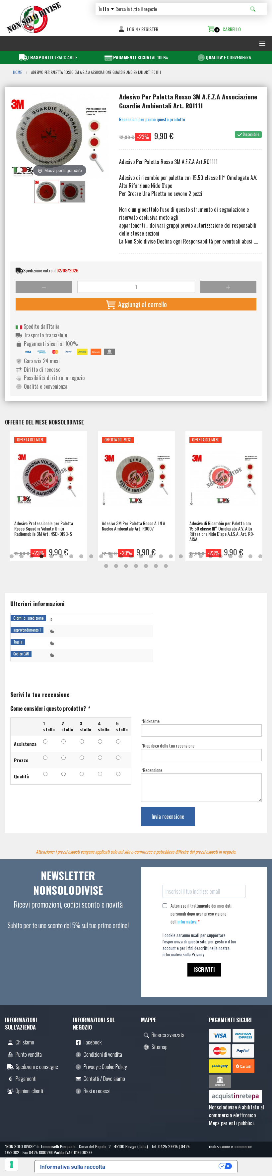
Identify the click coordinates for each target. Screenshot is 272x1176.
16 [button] (161, 556)
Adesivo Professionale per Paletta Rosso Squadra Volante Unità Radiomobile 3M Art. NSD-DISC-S (43, 528)
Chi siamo (25, 1042)
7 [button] (71, 556)
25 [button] (250, 556)
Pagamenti (26, 1079)
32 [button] (156, 566)
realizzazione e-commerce (230, 1146)
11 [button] (111, 556)
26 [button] (260, 556)
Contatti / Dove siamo (104, 1079)
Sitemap (160, 1047)
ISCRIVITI (204, 970)
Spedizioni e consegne (37, 1067)
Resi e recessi (97, 1091)
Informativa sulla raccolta (72, 1166)
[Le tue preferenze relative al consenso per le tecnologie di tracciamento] (11, 1164)
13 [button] (131, 556)
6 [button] (61, 556)
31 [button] (146, 566)
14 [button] (141, 556)
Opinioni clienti (29, 1091)
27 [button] (106, 566)
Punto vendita (29, 1054)
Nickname (150, 720)
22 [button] (220, 556)
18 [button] (180, 556)
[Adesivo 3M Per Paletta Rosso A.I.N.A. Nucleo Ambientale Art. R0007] (136, 481)
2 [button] (21, 556)
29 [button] (126, 566)
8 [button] (81, 556)
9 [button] (91, 556)
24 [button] (240, 556)
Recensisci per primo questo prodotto (152, 119)
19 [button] (190, 556)
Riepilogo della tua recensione (167, 745)
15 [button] (151, 556)
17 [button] (171, 556)
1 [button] (11, 556)
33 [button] (166, 566)
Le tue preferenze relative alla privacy (165, 1166)
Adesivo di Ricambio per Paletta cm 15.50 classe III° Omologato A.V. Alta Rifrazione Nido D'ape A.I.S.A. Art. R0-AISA (221, 531)
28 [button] (116, 566)
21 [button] (210, 556)
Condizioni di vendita (103, 1054)
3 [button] (31, 556)
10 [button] (101, 556)
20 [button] (200, 556)
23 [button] (230, 556)
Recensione (151, 769)
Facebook (93, 1042)
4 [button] (41, 556)
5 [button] (51, 556)
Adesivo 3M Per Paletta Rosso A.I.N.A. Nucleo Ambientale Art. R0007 (134, 526)
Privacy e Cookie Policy (105, 1067)
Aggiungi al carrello (141, 304)
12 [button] (121, 556)
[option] (48, 496)
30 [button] (136, 566)
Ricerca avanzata (168, 1035)
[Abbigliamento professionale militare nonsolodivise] (34, 17)
